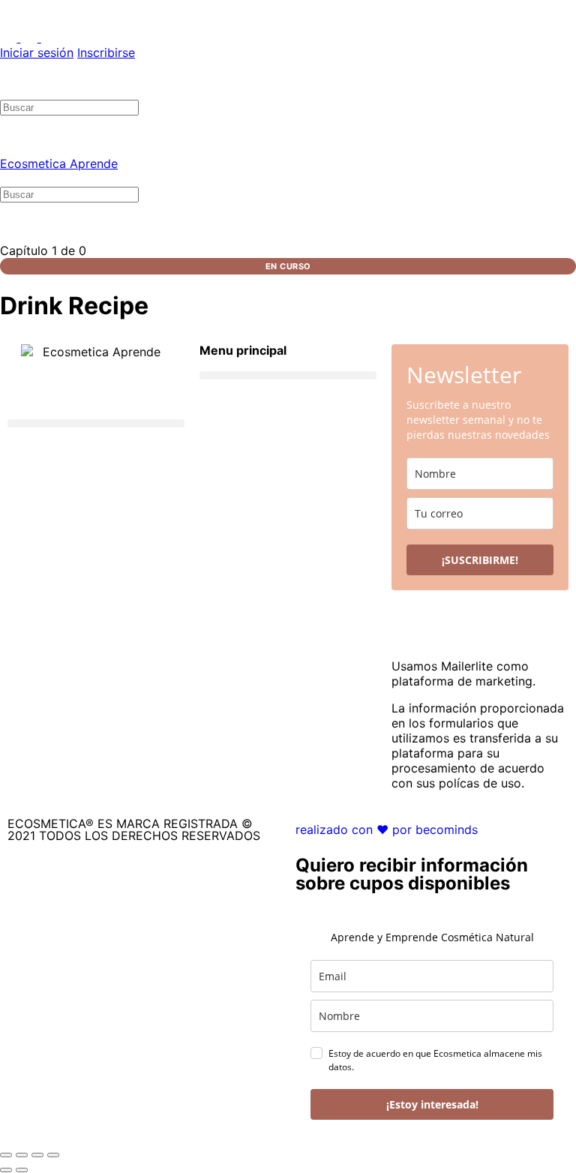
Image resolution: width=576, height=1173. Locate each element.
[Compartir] (38, 1155)
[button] (96, 423)
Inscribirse (106, 52)
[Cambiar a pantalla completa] (22, 1155)
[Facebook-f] (26, 469)
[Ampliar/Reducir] (6, 1155)
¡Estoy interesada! (432, 1104)
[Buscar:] (69, 106)
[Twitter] (67, 469)
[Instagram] (109, 469)
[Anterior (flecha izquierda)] (6, 1170)
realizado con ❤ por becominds (387, 829)
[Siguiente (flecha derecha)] (22, 1170)
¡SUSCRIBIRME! (480, 560)
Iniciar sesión (37, 52)
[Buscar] (8, 91)
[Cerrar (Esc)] (53, 1155)
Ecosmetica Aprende (59, 163)
